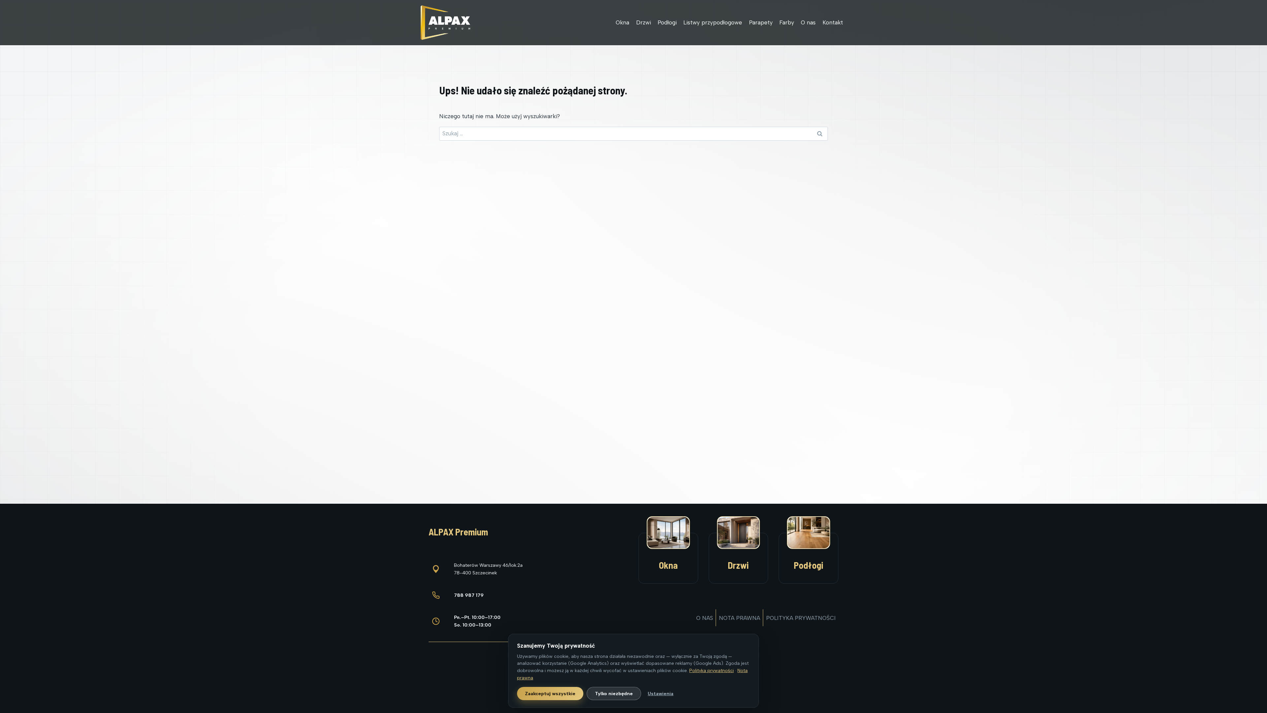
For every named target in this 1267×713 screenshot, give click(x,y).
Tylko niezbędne (614, 693)
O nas (808, 22)
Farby (786, 22)
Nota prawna (739, 618)
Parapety (761, 22)
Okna (622, 22)
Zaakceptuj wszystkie (550, 693)
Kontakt (833, 22)
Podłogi (667, 22)
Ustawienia (660, 693)
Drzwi (643, 22)
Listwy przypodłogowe (712, 22)
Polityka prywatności (801, 618)
